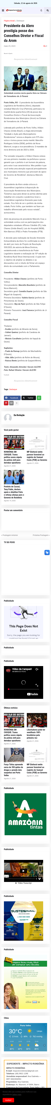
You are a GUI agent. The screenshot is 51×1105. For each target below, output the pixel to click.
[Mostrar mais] (16, 403)
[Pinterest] (6, 403)
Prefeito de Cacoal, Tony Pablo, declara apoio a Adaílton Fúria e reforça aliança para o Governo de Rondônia (14, 492)
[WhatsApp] (39, 398)
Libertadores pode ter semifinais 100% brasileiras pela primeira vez (36, 733)
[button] (3, 10)
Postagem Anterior (10, 535)
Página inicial (9, 21)
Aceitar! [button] (8, 1100)
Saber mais (16, 1094)
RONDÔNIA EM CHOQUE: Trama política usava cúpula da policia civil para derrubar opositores (13, 457)
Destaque (20, 21)
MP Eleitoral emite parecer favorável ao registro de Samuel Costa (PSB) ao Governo (37, 456)
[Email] (11, 403)
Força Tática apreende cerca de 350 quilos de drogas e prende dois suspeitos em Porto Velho (13, 770)
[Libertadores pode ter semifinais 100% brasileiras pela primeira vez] (37, 720)
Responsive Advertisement (25, 59)
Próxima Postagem (40, 535)
